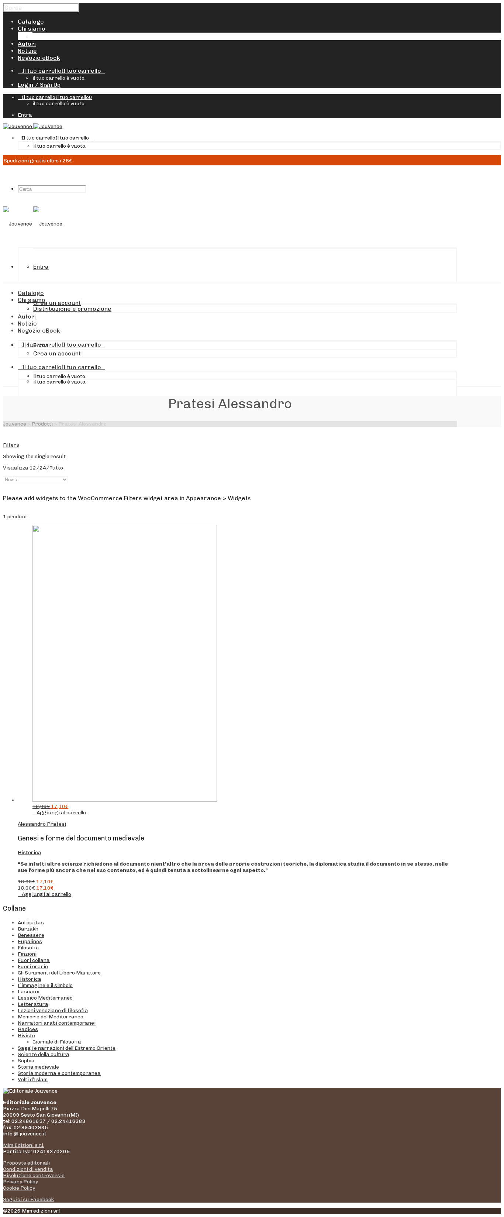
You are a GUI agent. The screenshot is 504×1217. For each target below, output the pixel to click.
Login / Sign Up (39, 84)
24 (42, 468)
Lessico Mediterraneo (45, 998)
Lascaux (28, 992)
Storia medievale (38, 1067)
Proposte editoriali (26, 1163)
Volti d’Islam (33, 1079)
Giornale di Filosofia (56, 1042)
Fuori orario (33, 966)
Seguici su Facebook (28, 1199)
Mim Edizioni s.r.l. (23, 1145)
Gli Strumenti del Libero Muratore (59, 973)
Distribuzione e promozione (71, 36)
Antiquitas (31, 922)
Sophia (26, 1061)
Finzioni (27, 954)
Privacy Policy (20, 1182)
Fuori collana (34, 960)
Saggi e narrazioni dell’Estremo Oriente (66, 1048)
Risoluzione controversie (34, 1175)
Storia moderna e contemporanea (59, 1073)
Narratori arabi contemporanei (57, 1023)
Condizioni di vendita (28, 1169)
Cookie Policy (19, 1188)
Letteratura (33, 1004)
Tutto (56, 468)
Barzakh (28, 929)
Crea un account (57, 302)
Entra (25, 115)
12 (33, 468)
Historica (29, 852)
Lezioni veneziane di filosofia (53, 1010)
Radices (28, 1029)
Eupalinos (30, 941)
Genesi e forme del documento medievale (81, 838)
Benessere (31, 935)
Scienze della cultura (43, 1054)
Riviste (26, 1035)
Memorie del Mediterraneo (50, 1017)
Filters (11, 445)
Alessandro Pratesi (42, 824)
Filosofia (28, 948)
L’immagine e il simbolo (45, 985)
